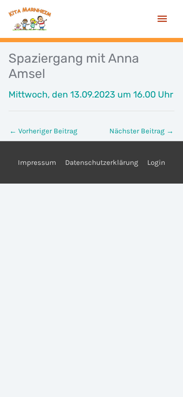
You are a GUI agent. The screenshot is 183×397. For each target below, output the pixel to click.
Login (156, 162)
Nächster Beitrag (141, 131)
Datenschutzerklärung (101, 162)
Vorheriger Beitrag (43, 131)
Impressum (37, 162)
